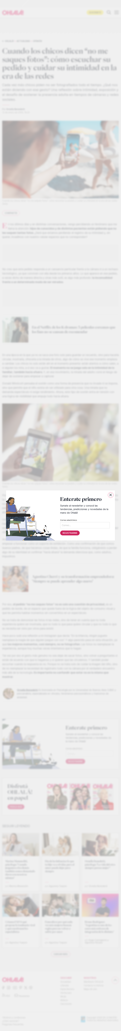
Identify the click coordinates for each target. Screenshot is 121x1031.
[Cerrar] (110, 495)
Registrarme (70, 533)
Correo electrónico (68, 520)
